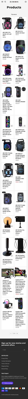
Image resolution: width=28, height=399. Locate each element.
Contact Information (6, 361)
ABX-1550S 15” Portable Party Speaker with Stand (7, 56)
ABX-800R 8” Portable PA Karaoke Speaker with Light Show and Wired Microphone (7, 183)
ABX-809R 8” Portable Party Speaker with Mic (7, 210)
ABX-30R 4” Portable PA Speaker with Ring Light (7, 154)
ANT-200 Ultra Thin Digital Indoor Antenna (20, 231)
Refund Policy (4, 368)
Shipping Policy (5, 366)
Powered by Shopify (14, 394)
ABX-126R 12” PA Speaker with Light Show (7, 34)
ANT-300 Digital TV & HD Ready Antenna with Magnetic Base (7, 261)
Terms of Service (5, 363)
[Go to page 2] (17, 333)
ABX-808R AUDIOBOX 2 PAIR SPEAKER (20, 178)
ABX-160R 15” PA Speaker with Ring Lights (20, 58)
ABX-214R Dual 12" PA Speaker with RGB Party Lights (20, 80)
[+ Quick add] (24, 27)
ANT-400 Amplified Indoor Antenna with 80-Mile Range (20, 257)
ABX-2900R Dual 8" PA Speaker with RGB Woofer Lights (20, 131)
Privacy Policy (4, 358)
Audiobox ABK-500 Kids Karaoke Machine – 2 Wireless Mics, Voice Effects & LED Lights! (7, 315)
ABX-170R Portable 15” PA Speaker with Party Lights (7, 80)
